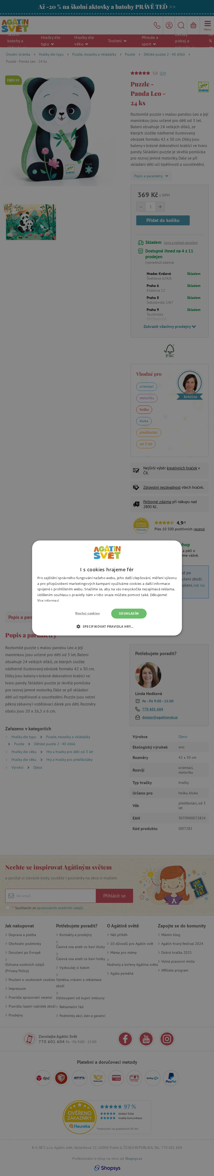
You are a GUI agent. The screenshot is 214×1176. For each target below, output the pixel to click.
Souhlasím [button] (129, 613)
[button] (107, 626)
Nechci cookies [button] (87, 613)
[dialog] (107, 588)
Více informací (48, 600)
